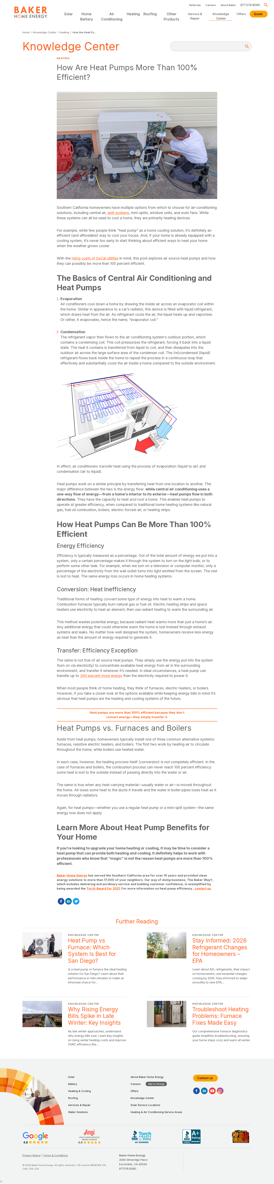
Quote (258, 14)
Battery (72, 1084)
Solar (71, 1076)
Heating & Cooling (79, 1091)
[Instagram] (220, 1091)
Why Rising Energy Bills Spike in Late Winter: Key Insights (74, 1024)
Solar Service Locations (145, 1105)
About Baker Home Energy (147, 1076)
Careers (211, 5)
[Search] (266, 5)
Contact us (205, 1078)
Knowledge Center (221, 16)
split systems (118, 213)
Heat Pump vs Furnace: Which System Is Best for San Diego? (74, 958)
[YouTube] (212, 1091)
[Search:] (208, 46)
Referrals (195, 5)
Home (26, 32)
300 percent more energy (101, 676)
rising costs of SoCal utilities (95, 258)
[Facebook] (61, 901)
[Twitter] (76, 901)
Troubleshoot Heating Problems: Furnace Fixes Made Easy (199, 1024)
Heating (64, 32)
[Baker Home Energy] (31, 12)
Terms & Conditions (55, 1155)
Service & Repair (195, 16)
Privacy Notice (31, 1155)
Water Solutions (78, 1112)
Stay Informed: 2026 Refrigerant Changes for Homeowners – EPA (199, 958)
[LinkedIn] (68, 901)
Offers (241, 14)
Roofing (73, 1098)
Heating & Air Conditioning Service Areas (156, 1112)
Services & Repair (79, 1105)
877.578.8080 (250, 5)
